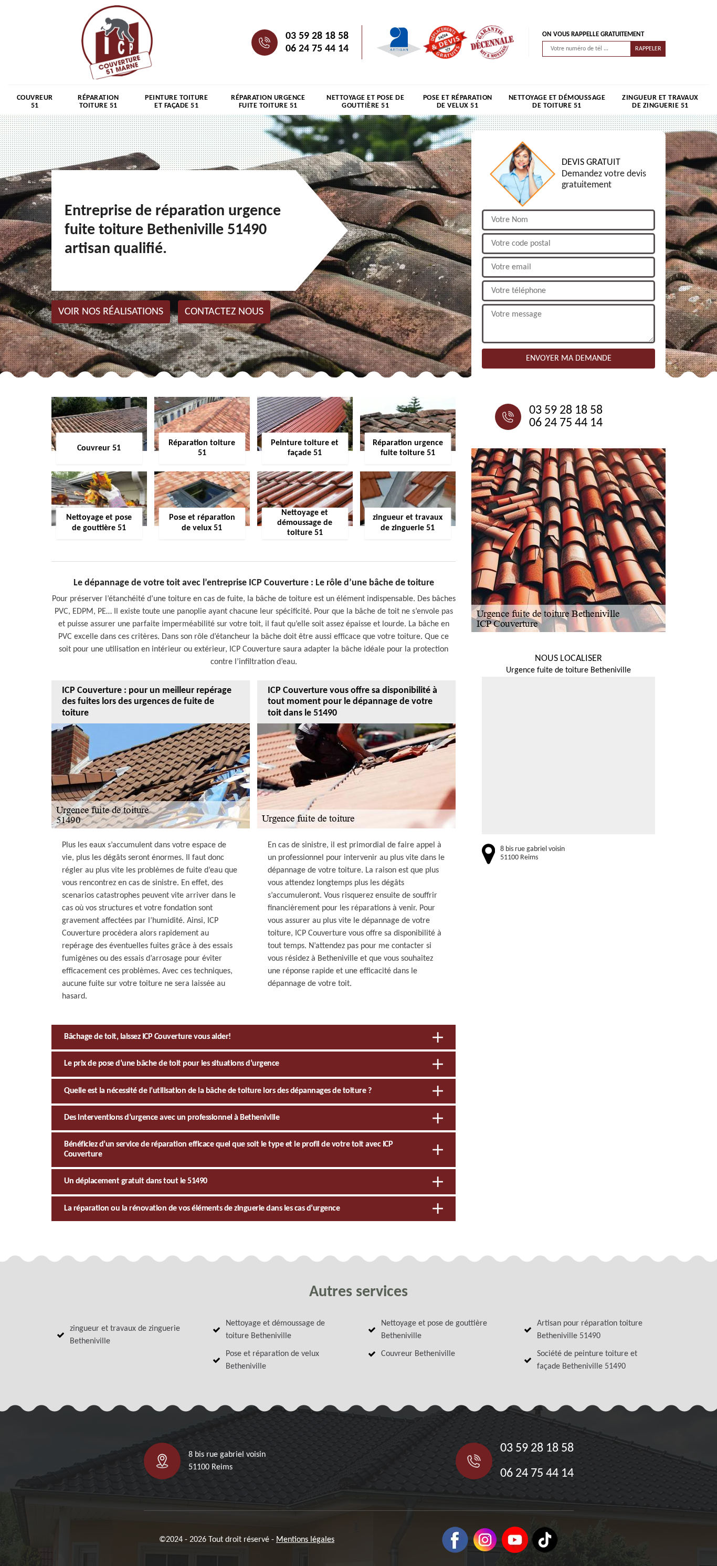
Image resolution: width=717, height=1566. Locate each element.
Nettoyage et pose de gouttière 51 (365, 102)
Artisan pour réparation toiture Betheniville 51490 (589, 1329)
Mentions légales (305, 1540)
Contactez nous (224, 312)
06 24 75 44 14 (317, 49)
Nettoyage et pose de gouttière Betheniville (434, 1329)
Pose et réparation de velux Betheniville (272, 1360)
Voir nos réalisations (110, 312)
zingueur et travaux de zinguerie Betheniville (125, 1335)
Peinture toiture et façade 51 (176, 102)
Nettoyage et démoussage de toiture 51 (557, 102)
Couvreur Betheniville (418, 1354)
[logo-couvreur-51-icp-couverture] (117, 42)
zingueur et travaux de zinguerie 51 (660, 102)
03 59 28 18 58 (317, 36)
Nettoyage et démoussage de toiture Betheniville (275, 1329)
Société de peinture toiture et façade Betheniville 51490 (587, 1360)
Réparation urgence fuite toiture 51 (268, 102)
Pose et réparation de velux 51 (457, 102)
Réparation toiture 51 (98, 102)
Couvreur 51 (35, 102)
